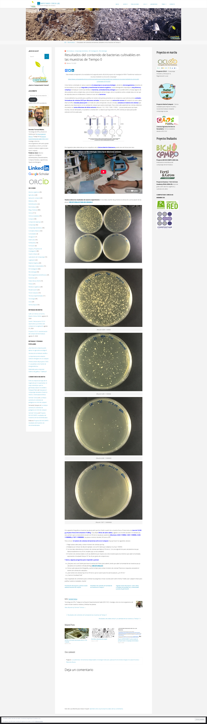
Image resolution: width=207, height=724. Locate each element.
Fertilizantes (32, 243)
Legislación (32, 260)
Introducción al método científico (38, 353)
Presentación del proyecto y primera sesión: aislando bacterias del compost (76, 586)
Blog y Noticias (33, 210)
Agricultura (32, 195)
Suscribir (32, 100)
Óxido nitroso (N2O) (34, 281)
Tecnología (32, 299)
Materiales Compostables (36, 266)
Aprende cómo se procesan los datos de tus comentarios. (106, 709)
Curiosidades (32, 234)
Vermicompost (33, 305)
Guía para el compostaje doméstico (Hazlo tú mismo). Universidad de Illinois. (38, 392)
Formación (32, 246)
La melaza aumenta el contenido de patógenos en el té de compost (37, 400)
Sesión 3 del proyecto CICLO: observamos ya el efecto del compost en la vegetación (37, 324)
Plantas (31, 284)
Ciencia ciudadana (34, 216)
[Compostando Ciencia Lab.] (33, 4)
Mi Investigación (93, 51)
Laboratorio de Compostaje (37, 257)
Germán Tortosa (33, 398)
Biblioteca (31, 201)
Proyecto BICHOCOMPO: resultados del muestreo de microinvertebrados (38, 415)
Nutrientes (32, 278)
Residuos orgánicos (34, 287)
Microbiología (103, 51)
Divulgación (32, 237)
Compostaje (32, 225)
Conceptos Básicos (34, 231)
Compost (31, 219)
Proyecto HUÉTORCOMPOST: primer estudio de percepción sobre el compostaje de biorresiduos (128, 640)
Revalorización (33, 290)
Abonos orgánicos (34, 192)
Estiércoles (32, 240)
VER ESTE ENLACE (97, 566)
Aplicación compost (34, 198)
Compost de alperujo (35, 222)
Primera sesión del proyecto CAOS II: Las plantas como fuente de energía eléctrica (38, 364)
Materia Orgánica (34, 263)
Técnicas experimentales (36, 296)
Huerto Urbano (33, 254)
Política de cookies (39, 721)
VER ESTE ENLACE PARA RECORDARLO (80, 202)
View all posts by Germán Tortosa (75, 607)
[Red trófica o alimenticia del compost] (103, 633)
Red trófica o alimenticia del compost (99, 639)
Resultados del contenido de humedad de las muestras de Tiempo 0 (101, 586)
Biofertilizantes (33, 204)
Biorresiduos (71, 42)
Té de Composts (33, 293)
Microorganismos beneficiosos (37, 275)
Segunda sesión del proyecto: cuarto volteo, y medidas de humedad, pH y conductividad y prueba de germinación (127, 587)
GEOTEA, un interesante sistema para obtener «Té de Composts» (76, 641)
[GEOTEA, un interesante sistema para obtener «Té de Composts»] (77, 633)
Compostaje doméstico (81, 51)
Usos (30, 302)
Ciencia (31, 213)
